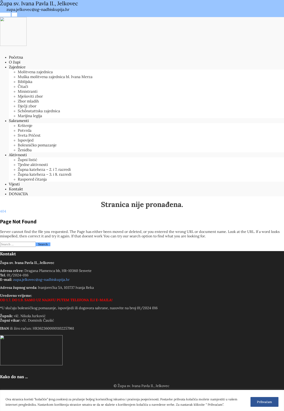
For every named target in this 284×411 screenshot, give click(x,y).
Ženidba (25, 149)
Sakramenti (19, 120)
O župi (14, 62)
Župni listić (27, 159)
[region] (142, 400)
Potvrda (25, 130)
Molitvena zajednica (35, 71)
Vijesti (14, 184)
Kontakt (16, 189)
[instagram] (8, 15)
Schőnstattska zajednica (39, 110)
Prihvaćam (264, 402)
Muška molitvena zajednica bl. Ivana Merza (55, 76)
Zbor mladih (28, 101)
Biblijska (25, 81)
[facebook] (2, 15)
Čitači (23, 86)
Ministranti (27, 91)
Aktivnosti (18, 154)
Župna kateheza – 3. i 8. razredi (44, 174)
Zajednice (17, 67)
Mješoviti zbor (30, 96)
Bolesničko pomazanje (37, 145)
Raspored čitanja (32, 179)
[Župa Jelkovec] (13, 44)
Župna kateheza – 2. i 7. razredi (44, 169)
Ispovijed (26, 140)
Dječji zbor (27, 106)
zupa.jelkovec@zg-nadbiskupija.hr (41, 279)
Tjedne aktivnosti (33, 164)
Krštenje (25, 125)
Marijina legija (30, 115)
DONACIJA (18, 193)
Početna (16, 57)
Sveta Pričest (29, 135)
